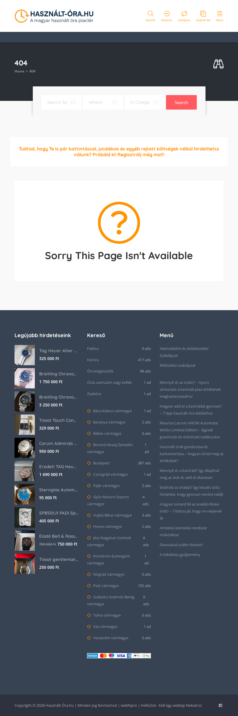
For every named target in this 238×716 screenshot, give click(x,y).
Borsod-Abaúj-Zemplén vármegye (110, 448)
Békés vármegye (106, 433)
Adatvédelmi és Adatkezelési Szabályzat (184, 352)
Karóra (93, 359)
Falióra (93, 348)
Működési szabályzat (178, 365)
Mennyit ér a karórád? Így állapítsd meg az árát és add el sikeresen (189, 474)
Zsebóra (94, 393)
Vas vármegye (104, 626)
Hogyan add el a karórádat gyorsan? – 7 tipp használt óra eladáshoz (191, 410)
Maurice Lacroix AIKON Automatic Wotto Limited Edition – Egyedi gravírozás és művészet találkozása (190, 429)
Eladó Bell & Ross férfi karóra (58, 536)
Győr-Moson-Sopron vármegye (108, 500)
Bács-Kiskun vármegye (112, 410)
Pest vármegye (105, 585)
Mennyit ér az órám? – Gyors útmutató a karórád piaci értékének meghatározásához (190, 389)
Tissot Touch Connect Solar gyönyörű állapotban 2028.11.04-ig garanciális (58, 420)
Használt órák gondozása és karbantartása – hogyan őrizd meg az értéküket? (191, 453)
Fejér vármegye (106, 485)
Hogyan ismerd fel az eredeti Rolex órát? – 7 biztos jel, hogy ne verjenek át (191, 511)
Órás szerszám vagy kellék (109, 382)
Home (19, 71)
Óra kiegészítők (100, 371)
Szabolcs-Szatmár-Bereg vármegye (110, 600)
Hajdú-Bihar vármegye (112, 515)
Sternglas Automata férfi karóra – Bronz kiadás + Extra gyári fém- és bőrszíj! (58, 490)
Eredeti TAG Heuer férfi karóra (58, 466)
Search (181, 102)
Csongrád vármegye (110, 474)
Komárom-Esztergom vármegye (108, 559)
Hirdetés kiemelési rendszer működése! (183, 531)
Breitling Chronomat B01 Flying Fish (58, 374)
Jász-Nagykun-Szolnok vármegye (109, 541)
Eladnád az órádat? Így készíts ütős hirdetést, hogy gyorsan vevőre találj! (191, 491)
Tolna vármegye (106, 615)
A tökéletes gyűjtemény (180, 554)
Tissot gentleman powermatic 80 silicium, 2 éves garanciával (58, 559)
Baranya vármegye (108, 422)
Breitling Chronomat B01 (58, 397)
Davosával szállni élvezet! (181, 544)
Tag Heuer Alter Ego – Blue (58, 350)
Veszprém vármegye (110, 637)
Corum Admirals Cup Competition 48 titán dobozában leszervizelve (58, 443)
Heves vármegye (107, 526)
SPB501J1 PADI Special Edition (58, 513)
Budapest (101, 463)
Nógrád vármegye (108, 574)
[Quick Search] (218, 64)
